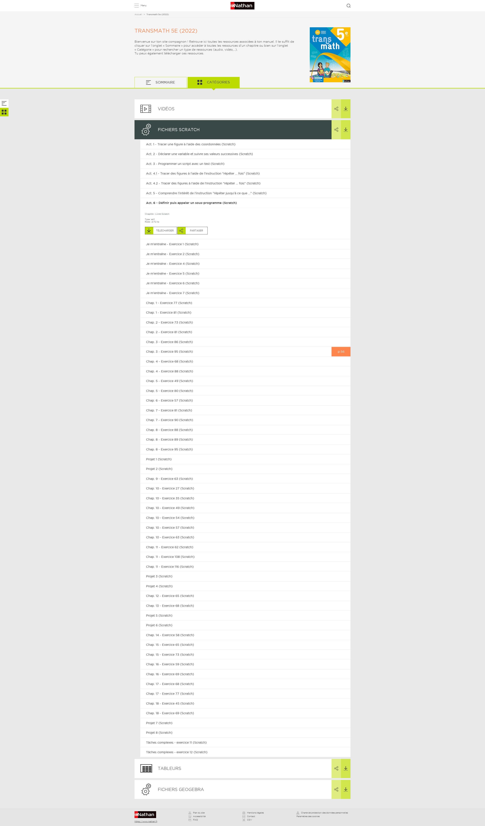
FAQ (195, 820)
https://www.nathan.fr (146, 821)
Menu (143, 5)
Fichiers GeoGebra (181, 789)
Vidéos (166, 108)
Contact (251, 816)
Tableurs (169, 768)
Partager (336, 108)
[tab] (4, 103)
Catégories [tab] (218, 82)
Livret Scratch (162, 214)
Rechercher (348, 6)
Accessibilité (199, 816)
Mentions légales (255, 813)
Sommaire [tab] (165, 82)
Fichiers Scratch (179, 129)
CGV (249, 820)
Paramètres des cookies (308, 816)
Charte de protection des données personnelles (324, 813)
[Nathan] (147, 814)
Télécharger (345, 108)
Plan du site (199, 813)
